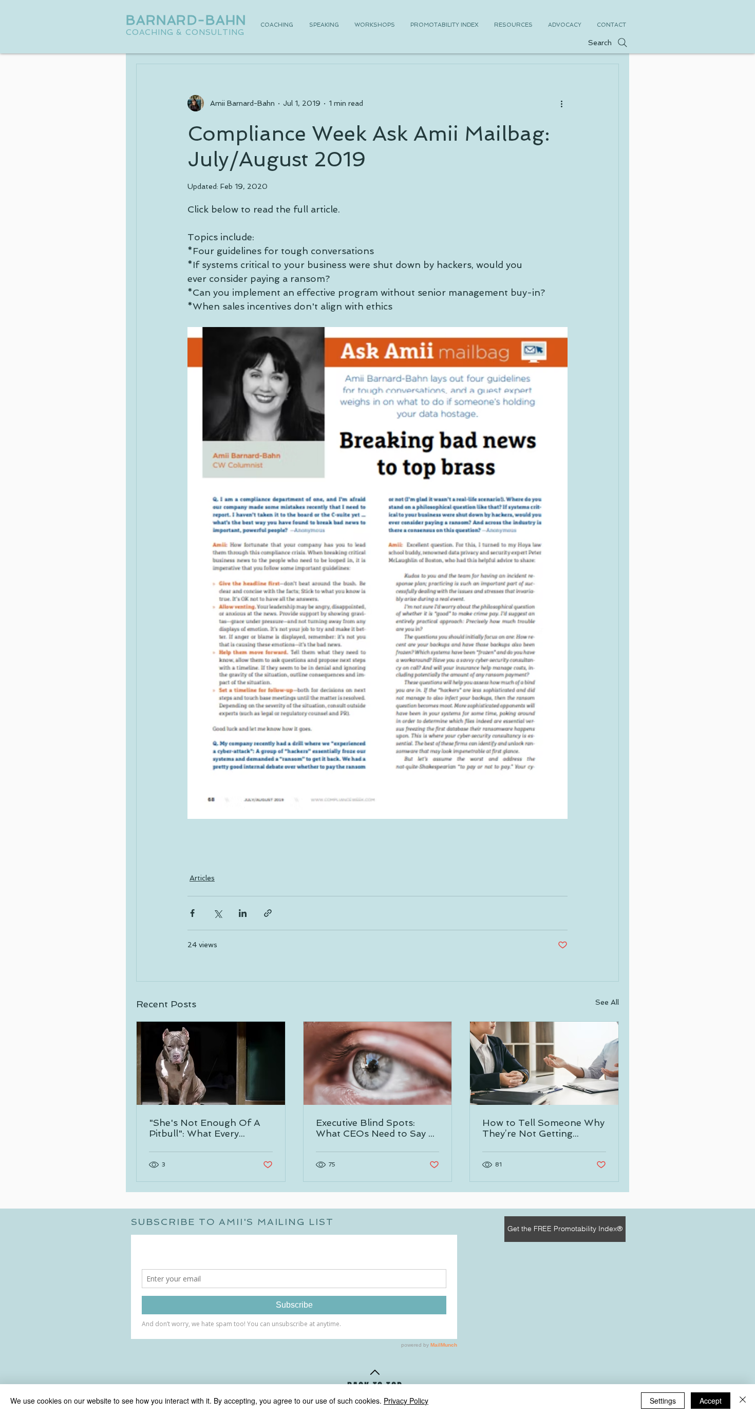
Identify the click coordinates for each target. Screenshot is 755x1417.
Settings (663, 1400)
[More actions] (561, 103)
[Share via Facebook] (192, 913)
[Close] (743, 1400)
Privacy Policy (406, 1400)
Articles (202, 878)
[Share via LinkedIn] (243, 913)
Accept (711, 1400)
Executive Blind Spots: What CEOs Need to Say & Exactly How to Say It (375, 1128)
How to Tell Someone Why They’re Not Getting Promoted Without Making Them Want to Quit (543, 1128)
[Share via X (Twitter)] (217, 913)
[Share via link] (268, 913)
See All (607, 1002)
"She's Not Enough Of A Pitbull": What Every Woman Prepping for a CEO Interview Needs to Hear (204, 1128)
